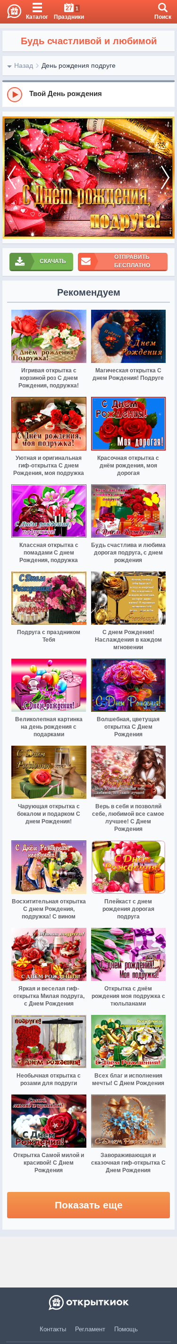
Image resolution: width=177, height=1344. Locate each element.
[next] (165, 177)
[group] (88, 94)
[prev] (12, 177)
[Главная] (10, 11)
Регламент (90, 1329)
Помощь (126, 1329)
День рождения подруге (79, 65)
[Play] (14, 94)
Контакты (53, 1329)
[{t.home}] (88, 1302)
